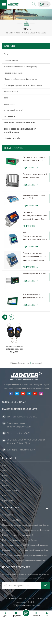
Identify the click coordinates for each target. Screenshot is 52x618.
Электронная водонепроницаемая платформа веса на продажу (26, 560)
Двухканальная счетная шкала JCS (34, 196)
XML (30, 602)
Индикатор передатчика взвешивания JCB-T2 (34, 159)
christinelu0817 (22, 433)
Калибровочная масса (11, 520)
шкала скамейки (11, 91)
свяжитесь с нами (10, 490)
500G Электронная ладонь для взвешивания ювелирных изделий (26, 555)
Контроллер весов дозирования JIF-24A (33, 296)
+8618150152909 (26, 449)
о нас (4, 470)
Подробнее (29, 167)
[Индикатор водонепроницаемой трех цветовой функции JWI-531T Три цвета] (12, 219)
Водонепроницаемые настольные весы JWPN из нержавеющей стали (34, 256)
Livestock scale (12, 138)
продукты (6, 475)
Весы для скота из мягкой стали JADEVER (35, 176)
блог (4, 495)
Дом (11, 32)
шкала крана (9, 104)
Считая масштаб (11, 60)
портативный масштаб (13, 110)
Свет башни (7, 514)
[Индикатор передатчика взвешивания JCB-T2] (12, 161)
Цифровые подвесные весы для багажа (19, 540)
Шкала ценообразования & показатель (20, 79)
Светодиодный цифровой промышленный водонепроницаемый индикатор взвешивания (26, 530)
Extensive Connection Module (19, 122)
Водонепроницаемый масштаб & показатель (23, 85)
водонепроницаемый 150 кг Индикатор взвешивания (26, 545)
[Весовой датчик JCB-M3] (12, 280)
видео (5, 480)
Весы (6, 54)
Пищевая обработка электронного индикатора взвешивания (26, 550)
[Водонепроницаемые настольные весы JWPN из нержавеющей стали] (12, 260)
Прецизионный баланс (13, 73)
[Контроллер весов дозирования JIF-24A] (12, 301)
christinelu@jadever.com (19, 426)
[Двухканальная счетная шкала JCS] (12, 199)
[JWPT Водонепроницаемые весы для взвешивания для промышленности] (12, 239)
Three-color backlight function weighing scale (20, 130)
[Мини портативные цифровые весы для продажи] (14, 333)
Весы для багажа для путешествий (17, 535)
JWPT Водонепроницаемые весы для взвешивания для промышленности (35, 236)
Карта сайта (7, 500)
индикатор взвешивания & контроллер (20, 66)
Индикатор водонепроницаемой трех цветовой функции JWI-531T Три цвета (35, 216)
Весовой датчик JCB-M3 (35, 273)
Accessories (10, 116)
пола (6, 97)
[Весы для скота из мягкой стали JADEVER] (12, 181)
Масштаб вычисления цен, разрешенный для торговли (26, 525)
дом (4, 465)
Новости (6, 485)
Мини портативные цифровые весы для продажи (14, 349)
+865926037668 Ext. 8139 (24, 416)
